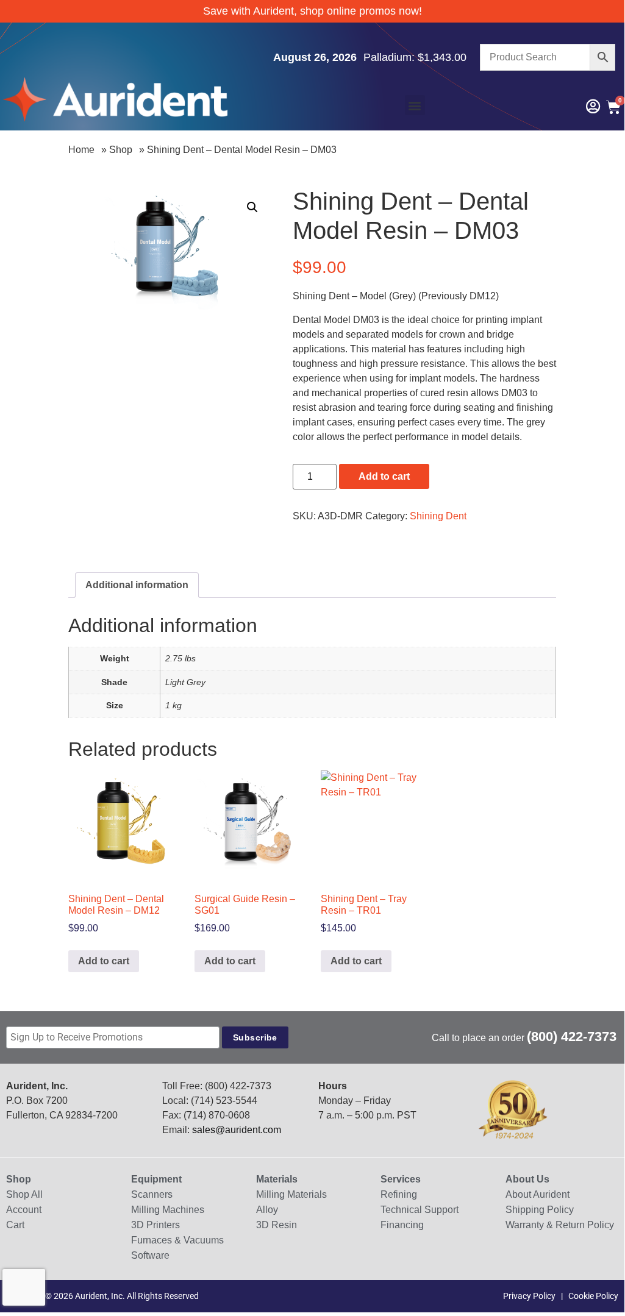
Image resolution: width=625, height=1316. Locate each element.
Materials (277, 1179)
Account (23, 1209)
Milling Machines (167, 1209)
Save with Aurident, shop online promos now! (312, 11)
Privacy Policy (529, 1296)
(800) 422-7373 (571, 1036)
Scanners (152, 1194)
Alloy (267, 1209)
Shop (120, 149)
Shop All (24, 1194)
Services (400, 1179)
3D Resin (276, 1225)
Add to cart (384, 476)
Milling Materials (291, 1194)
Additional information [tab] (136, 585)
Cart (15, 1225)
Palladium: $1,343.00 (414, 57)
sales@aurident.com (236, 1130)
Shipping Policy (539, 1209)
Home (81, 149)
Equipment (156, 1179)
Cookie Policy (593, 1296)
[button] (415, 105)
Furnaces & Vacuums (177, 1240)
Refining (398, 1194)
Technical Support (419, 1209)
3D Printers (155, 1225)
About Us (527, 1179)
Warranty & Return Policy (559, 1225)
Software (150, 1255)
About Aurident (537, 1194)
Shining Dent (438, 516)
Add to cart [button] (103, 961)
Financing (402, 1225)
